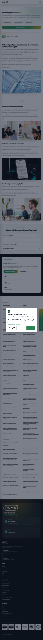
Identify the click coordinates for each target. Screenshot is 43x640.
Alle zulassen (30, 328)
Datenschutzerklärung (11, 324)
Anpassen (21, 328)
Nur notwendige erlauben (12, 328)
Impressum (18, 324)
